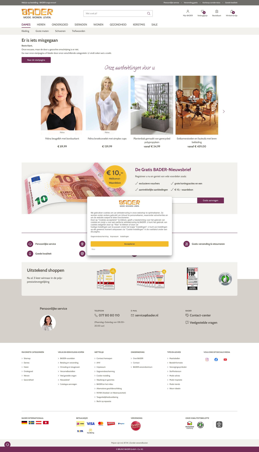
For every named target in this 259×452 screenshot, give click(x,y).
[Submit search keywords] (149, 13)
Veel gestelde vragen (68, 375)
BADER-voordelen (67, 358)
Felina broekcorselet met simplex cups (107, 138)
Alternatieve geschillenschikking (109, 388)
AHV (98, 362)
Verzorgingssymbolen (178, 367)
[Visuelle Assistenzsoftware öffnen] (218, 424)
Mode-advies (174, 375)
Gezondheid (29, 380)
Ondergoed (28, 371)
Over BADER (138, 358)
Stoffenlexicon (175, 371)
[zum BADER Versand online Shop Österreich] (38, 422)
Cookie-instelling (103, 375)
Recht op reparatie (104, 401)
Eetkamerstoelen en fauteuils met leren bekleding (197, 140)
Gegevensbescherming (106, 371)
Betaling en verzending (69, 362)
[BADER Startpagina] (37, 13)
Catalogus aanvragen (68, 384)
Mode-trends (174, 384)
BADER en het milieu (105, 384)
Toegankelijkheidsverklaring (107, 397)
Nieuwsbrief (65, 380)
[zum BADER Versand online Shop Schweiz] (46, 422)
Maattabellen (174, 358)
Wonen (27, 375)
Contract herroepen (104, 358)
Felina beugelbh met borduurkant (62, 138)
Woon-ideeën (174, 388)
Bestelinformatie (176, 362)
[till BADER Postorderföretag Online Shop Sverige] (31, 422)
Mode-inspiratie (175, 380)
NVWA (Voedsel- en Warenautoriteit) (111, 393)
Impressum (101, 367)
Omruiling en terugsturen (70, 367)
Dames (26, 362)
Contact (136, 362)
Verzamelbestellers (67, 371)
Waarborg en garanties (105, 380)
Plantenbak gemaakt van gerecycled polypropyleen (152, 140)
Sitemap (27, 358)
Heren (26, 367)
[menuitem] (26, 25)
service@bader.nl (146, 315)
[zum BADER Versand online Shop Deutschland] (24, 422)
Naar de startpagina (36, 60)
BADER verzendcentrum (142, 367)
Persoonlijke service (171, 2)
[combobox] (118, 13)
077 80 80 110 (109, 315)
